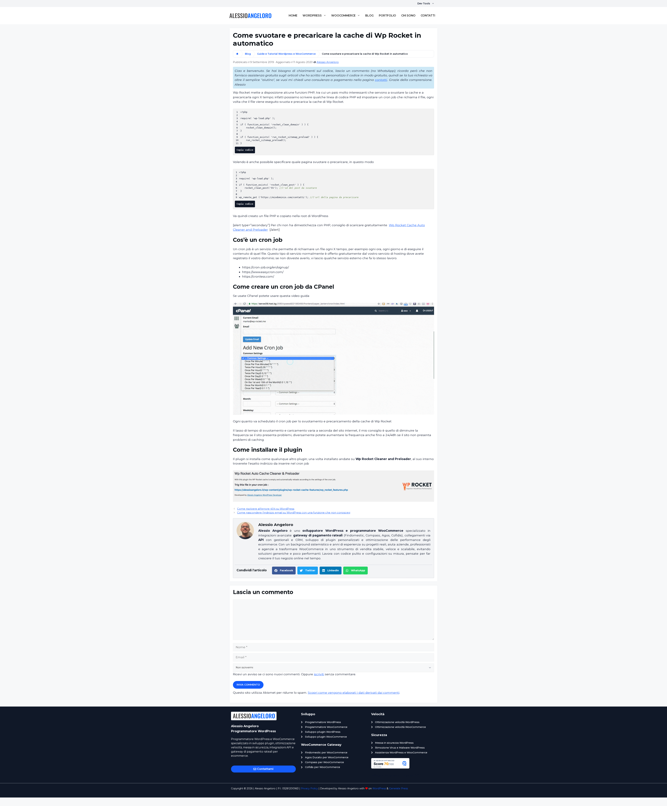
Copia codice (245, 150)
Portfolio (387, 15)
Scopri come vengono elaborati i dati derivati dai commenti (353, 692)
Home (293, 15)
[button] (284, 570)
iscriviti (319, 674)
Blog (369, 15)
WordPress (312, 15)
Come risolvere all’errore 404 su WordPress (265, 508)
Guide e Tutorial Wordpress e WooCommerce (286, 53)
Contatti (428, 15)
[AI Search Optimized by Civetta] (390, 767)
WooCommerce (343, 15)
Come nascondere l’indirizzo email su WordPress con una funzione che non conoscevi (293, 512)
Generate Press (398, 788)
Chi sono (408, 15)
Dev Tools (423, 3)
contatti (381, 80)
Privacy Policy (309, 788)
